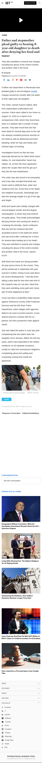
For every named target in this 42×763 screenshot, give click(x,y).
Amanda (7, 73)
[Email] (26, 80)
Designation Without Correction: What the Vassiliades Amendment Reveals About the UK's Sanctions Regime (20, 526)
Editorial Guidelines (30, 413)
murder (34, 91)
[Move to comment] (30, 80)
